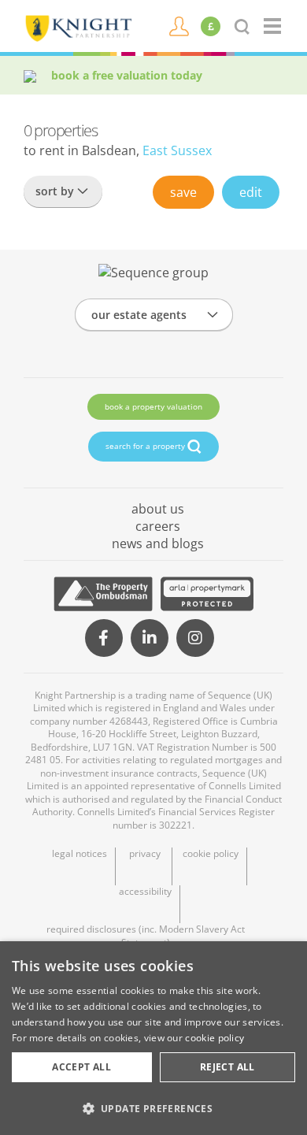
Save (183, 192)
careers (157, 526)
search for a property (146, 445)
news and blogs (158, 543)
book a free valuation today (126, 75)
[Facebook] (104, 638)
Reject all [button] (227, 1067)
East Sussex (177, 150)
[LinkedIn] (149, 638)
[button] (153, 1108)
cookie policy (211, 854)
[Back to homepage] (273, 26)
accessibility (145, 891)
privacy (145, 854)
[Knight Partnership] (78, 26)
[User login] (179, 25)
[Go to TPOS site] (103, 594)
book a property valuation (153, 406)
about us (157, 508)
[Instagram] (195, 638)
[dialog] (153, 1038)
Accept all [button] (81, 1067)
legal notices (79, 854)
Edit (250, 192)
